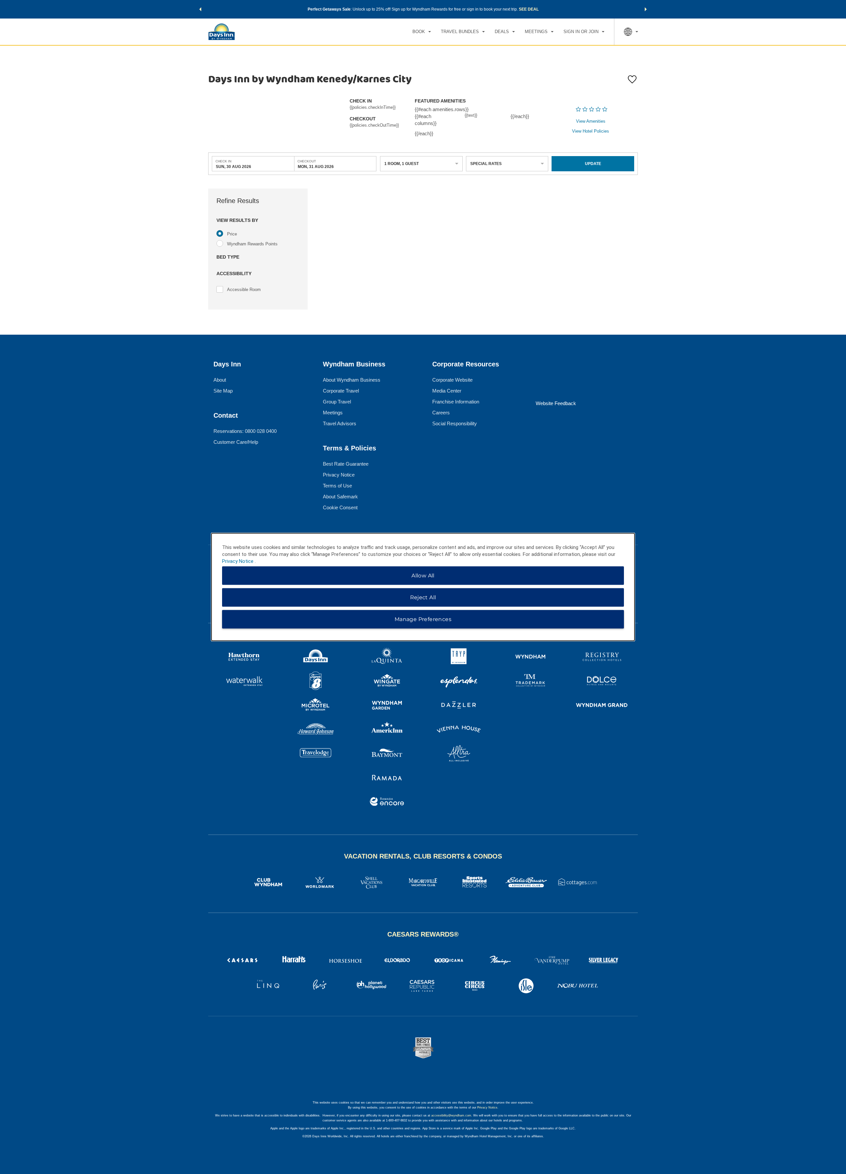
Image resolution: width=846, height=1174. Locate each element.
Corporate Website (452, 380)
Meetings (333, 412)
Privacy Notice (339, 475)
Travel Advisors (339, 423)
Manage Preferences (423, 619)
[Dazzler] (459, 706)
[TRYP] (459, 657)
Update (593, 163)
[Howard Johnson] (316, 730)
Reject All (423, 597)
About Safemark (340, 496)
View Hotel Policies (590, 131)
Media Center (446, 391)
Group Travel (337, 401)
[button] (200, 9)
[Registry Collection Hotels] (602, 657)
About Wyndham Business (351, 380)
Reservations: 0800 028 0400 (245, 431)
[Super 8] (316, 681)
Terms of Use (337, 485)
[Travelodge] (316, 754)
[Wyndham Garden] (387, 706)
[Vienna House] (459, 730)
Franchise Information (455, 401)
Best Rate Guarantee (345, 464)
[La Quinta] (387, 657)
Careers (441, 412)
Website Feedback (556, 403)
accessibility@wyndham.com (451, 1115)
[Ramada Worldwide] (387, 778)
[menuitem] (421, 32)
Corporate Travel (341, 391)
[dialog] (423, 587)
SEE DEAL (529, 9)
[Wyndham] (531, 657)
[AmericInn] (387, 730)
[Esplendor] (459, 681)
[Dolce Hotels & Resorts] (602, 681)
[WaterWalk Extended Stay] (244, 681)
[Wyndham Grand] (602, 706)
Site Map (223, 391)
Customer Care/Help (235, 442)
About (219, 380)
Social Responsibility (454, 423)
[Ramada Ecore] (387, 802)
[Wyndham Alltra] (459, 754)
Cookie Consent (340, 507)
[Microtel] (316, 706)
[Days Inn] (316, 657)
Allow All (423, 575)
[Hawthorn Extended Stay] (244, 657)
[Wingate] (387, 681)
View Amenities (590, 121)
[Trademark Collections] (531, 681)
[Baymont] (387, 754)
